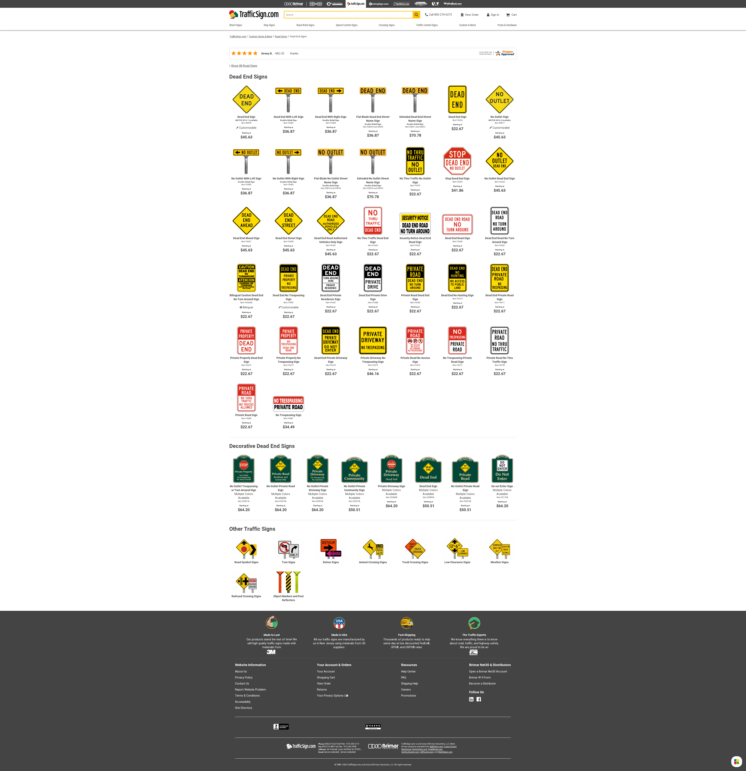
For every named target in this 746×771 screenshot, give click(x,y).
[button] (736, 761)
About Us (241, 671)
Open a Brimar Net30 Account (488, 671)
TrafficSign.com (238, 36)
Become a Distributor (482, 683)
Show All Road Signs (244, 65)
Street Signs (235, 25)
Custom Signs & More (260, 36)
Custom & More (467, 25)
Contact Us (242, 683)
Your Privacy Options (330, 695)
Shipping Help (409, 683)
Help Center (408, 671)
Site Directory (243, 707)
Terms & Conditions (247, 695)
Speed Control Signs (346, 25)
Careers (406, 689)
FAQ (403, 677)
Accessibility (243, 701)
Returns (322, 689)
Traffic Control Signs (427, 25)
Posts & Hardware (507, 25)
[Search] (416, 14)
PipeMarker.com (435, 749)
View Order (324, 683)
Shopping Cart (326, 677)
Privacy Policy (244, 677)
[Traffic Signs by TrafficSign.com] (254, 19)
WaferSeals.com (445, 752)
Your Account (326, 671)
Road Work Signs (305, 25)
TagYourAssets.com (410, 752)
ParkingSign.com (419, 749)
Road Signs (281, 36)
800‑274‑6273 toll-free (335, 744)
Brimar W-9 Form (480, 677)
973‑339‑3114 (352, 744)
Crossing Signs (387, 25)
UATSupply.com (426, 752)
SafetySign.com (436, 747)
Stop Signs (269, 25)
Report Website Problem (250, 689)
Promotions (408, 695)
